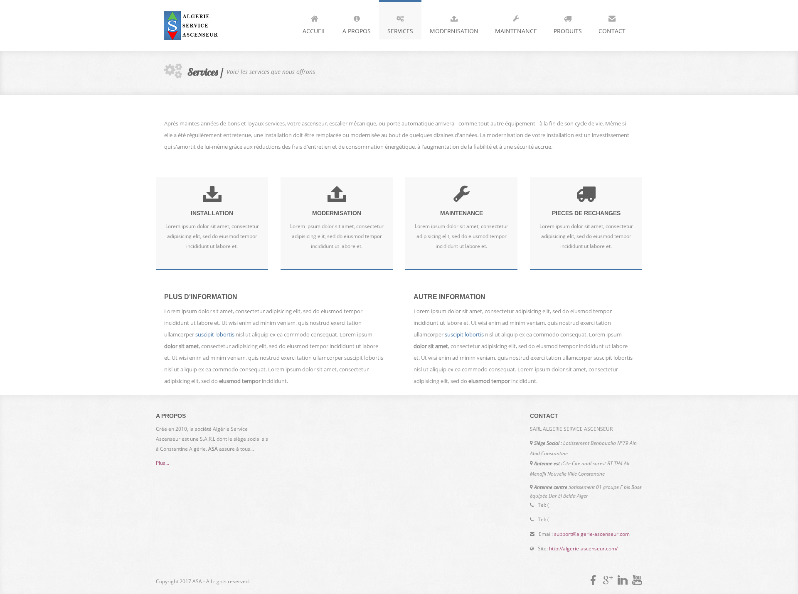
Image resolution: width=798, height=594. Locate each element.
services (400, 31)
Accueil (314, 31)
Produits (568, 31)
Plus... (162, 462)
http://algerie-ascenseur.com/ (583, 548)
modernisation (454, 31)
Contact (612, 31)
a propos (356, 31)
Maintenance (516, 31)
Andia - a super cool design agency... (214, 25)
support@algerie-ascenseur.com (592, 534)
